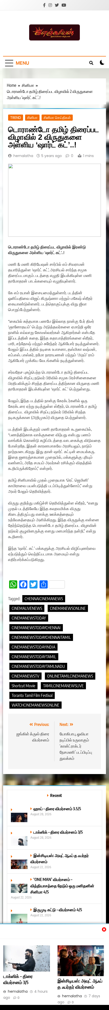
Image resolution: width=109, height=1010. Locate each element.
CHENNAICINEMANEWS (44, 598)
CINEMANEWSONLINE (68, 608)
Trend (15, 117)
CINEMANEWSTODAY (29, 618)
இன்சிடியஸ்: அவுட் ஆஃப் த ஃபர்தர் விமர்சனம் (80, 984)
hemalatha (23, 155)
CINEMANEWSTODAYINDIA (33, 647)
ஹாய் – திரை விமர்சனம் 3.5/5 (57, 808)
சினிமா (32, 117)
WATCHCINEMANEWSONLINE (35, 705)
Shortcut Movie (23, 685)
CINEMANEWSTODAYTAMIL (34, 656)
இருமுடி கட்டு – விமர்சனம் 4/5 (57, 909)
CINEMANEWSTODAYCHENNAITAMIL (41, 637)
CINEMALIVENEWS (27, 608)
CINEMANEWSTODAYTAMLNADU (38, 666)
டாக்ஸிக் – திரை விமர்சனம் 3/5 (18, 979)
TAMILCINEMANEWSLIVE (63, 685)
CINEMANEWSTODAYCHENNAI (36, 627)
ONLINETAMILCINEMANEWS (70, 676)
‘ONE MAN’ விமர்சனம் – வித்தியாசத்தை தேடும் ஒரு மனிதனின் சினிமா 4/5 (62, 885)
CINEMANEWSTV (25, 676)
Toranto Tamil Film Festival (32, 695)
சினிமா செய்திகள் (57, 117)
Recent (56, 795)
